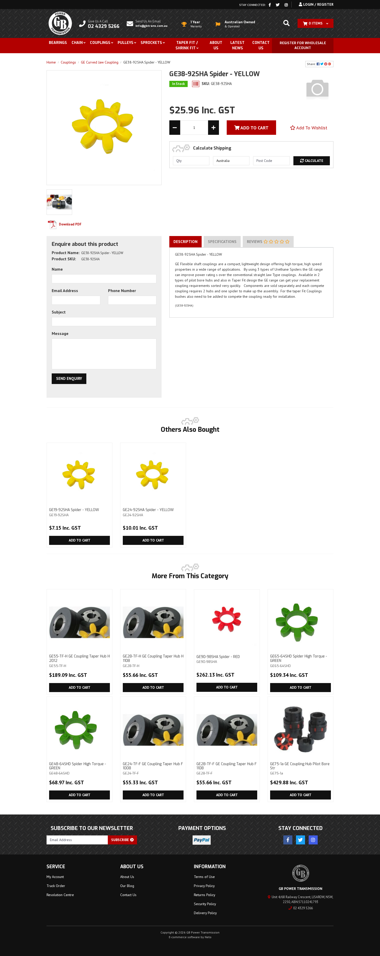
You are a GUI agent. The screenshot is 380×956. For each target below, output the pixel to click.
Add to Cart (79, 540)
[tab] (185, 241)
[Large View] (59, 201)
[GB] (317, 89)
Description (185, 241)
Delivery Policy (205, 913)
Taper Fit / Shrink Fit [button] (187, 45)
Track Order (56, 885)
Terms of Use (204, 876)
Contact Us (261, 45)
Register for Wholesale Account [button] (303, 45)
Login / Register (317, 4)
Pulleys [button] (125, 42)
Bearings (58, 42)
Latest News (237, 45)
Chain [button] (77, 42)
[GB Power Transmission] (60, 23)
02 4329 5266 (303, 908)
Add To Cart (254, 128)
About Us (216, 45)
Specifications (222, 241)
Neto (208, 937)
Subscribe (120, 839)
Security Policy (205, 904)
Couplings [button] (100, 42)
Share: (312, 64)
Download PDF (69, 224)
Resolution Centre (60, 894)
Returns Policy (204, 894)
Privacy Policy (204, 885)
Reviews (255, 241)
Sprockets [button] (151, 42)
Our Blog (127, 885)
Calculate (313, 160)
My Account (55, 876)
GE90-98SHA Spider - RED (218, 659)
